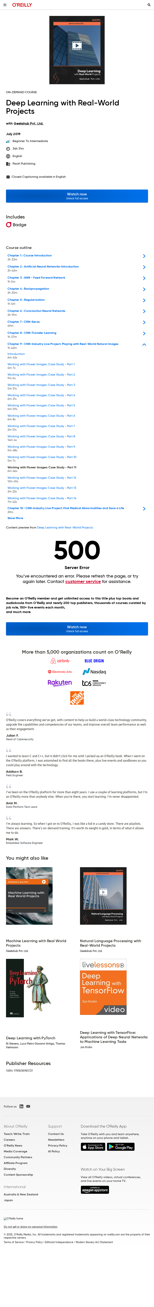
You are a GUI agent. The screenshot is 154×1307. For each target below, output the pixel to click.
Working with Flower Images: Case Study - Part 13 (42, 489)
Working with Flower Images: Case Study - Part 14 (42, 500)
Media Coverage (15, 1151)
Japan (8, 1200)
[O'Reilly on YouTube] (28, 1106)
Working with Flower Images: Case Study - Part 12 (42, 479)
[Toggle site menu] (4, 4)
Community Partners (18, 1157)
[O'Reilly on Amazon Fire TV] (95, 1193)
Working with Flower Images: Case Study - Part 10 (42, 459)
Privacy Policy (57, 1145)
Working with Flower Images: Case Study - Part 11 (42, 469)
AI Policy (54, 1151)
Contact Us (56, 1134)
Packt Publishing (24, 163)
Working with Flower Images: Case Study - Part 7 (41, 428)
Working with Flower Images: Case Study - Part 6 (41, 417)
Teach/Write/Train (17, 1134)
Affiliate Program (16, 1163)
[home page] (22, 4)
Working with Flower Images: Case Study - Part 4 (41, 397)
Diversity (10, 1169)
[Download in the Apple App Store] (93, 1150)
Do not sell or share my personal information (30, 1226)
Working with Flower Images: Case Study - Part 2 (41, 376)
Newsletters (56, 1140)
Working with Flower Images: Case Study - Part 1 (41, 366)
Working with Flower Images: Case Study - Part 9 (41, 448)
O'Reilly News (13, 1145)
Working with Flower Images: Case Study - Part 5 (41, 407)
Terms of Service (14, 1242)
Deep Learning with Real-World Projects (65, 527)
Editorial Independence (59, 1242)
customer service (83, 581)
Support (55, 1126)
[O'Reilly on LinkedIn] (21, 1106)
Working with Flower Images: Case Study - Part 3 (41, 386)
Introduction (16, 355)
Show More (15, 518)
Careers (9, 1140)
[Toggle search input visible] (149, 4)
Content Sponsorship (18, 1175)
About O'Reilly (15, 1126)
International (15, 1187)
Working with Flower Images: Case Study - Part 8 (41, 438)
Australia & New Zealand (21, 1194)
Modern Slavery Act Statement (94, 1242)
